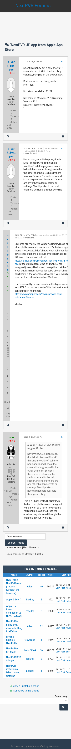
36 (41, 650)
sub (67, 652)
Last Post (60, 588)
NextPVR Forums (33, 5)
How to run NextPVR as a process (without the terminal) (13, 586)
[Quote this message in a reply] (62, 136)
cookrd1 (30, 658)
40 (41, 586)
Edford (30, 670)
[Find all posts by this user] (8, 136)
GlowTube (29, 640)
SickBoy (30, 599)
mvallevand (29, 238)
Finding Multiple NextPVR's (11, 640)
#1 (62, 62)
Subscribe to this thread (26, 690)
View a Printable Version (26, 686)
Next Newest (30, 547)
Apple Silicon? (13, 599)
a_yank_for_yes (11, 65)
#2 (62, 148)
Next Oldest (15, 547)
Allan (30, 586)
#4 (62, 437)
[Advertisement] (35, 24)
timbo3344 (30, 650)
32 (41, 626)
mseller (30, 611)
